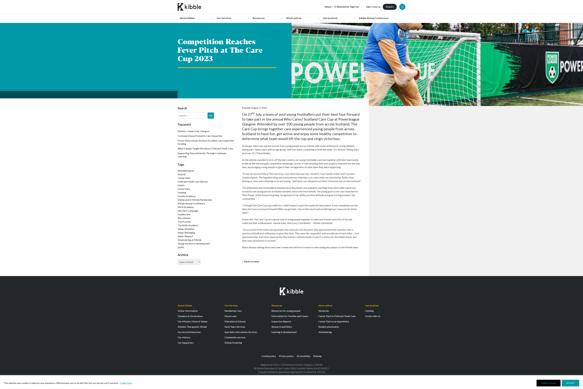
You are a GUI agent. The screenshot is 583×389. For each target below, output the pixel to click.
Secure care (231, 316)
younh (181, 247)
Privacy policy (286, 356)
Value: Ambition (186, 228)
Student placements (328, 326)
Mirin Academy (186, 207)
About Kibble (185, 305)
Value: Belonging (186, 232)
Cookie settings (548, 383)
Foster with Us (372, 316)
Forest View (184, 188)
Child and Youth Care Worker (193, 181)
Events (181, 185)
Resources (276, 305)
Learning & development (284, 332)
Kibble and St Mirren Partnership (195, 199)
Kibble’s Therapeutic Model (192, 326)
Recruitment (184, 218)
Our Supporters (186, 342)
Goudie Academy (187, 196)
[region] (291, 382)
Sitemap (317, 356)
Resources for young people (285, 310)
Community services (235, 337)
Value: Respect (185, 236)
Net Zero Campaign (188, 210)
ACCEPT (570, 383)
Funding (182, 192)
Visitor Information (188, 310)
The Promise (184, 221)
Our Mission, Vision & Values (192, 321)
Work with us (325, 305)
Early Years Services (235, 326)
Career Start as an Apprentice (333, 321)
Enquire (390, 6)
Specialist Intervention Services (241, 332)
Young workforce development (194, 243)
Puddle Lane (184, 214)
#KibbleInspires (186, 170)
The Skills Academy (188, 225)
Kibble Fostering (233, 342)
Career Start (184, 177)
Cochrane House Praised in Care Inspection (200, 135)
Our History (184, 337)
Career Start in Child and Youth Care (337, 316)
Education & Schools (235, 321)
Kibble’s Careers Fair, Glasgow (193, 131)
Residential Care (233, 310)
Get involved (371, 305)
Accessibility (303, 356)
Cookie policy (268, 356)
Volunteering (325, 332)
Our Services (231, 305)
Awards (182, 174)
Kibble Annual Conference (191, 203)
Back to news (251, 261)
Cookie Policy (126, 383)
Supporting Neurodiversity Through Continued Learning (202, 155)
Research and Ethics (281, 326)
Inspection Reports (281, 321)
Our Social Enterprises (189, 332)
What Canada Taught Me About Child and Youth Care (205, 148)
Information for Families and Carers (289, 316)
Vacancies (323, 310)
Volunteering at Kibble (189, 239)
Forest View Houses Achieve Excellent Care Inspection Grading (206, 142)
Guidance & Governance (190, 316)
